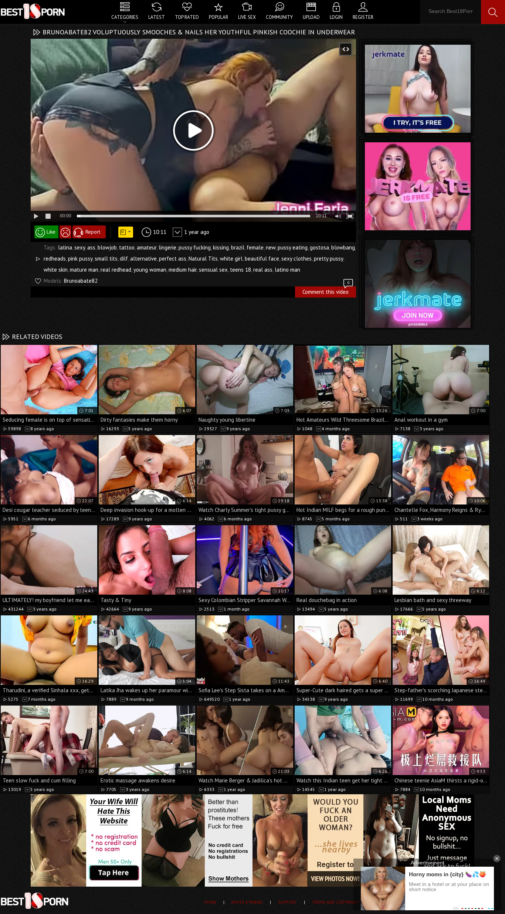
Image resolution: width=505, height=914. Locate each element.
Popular (218, 17)
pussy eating (293, 247)
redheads (55, 258)
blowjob (107, 247)
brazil (237, 247)
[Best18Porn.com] (33, 11)
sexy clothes (296, 258)
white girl (231, 258)
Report (92, 231)
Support (287, 902)
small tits (106, 258)
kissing (221, 247)
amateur (146, 247)
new (270, 247)
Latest (156, 17)
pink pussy (80, 258)
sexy (79, 247)
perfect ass (172, 258)
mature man (84, 269)
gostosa (319, 247)
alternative (143, 258)
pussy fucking (195, 247)
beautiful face (262, 258)
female (255, 247)
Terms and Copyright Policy (343, 902)
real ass (262, 269)
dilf (124, 258)
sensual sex (213, 269)
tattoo (127, 247)
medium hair (183, 269)
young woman (149, 269)
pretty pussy (328, 258)
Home (210, 902)
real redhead (116, 269)
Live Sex (247, 17)
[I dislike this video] (65, 231)
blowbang (343, 247)
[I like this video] (46, 231)
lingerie (167, 247)
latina (65, 247)
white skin (56, 269)
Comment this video (325, 290)
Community (279, 17)
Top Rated (187, 17)
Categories (124, 17)
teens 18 (240, 269)
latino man (287, 269)
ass (91, 247)
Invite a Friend (247, 902)
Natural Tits (203, 258)
